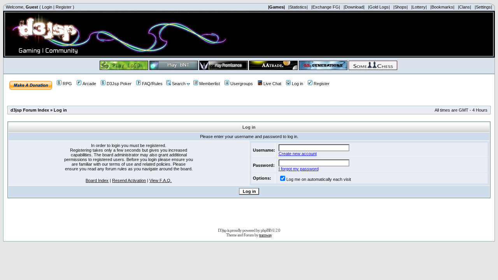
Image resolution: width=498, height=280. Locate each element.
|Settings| (483, 7)
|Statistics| (298, 7)
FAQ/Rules (152, 83)
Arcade (89, 83)
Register (64, 7)
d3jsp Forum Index (30, 110)
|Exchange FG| (325, 7)
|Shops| (400, 7)
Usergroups (241, 83)
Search (179, 83)
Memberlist (209, 83)
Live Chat (272, 83)
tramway (265, 235)
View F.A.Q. (160, 180)
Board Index (97, 180)
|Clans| (464, 7)
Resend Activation (129, 180)
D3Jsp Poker (119, 83)
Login (47, 7)
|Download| (354, 7)
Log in (297, 83)
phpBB (266, 230)
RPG (67, 83)
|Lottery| (419, 7)
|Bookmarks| (442, 7)
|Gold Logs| (379, 7)
